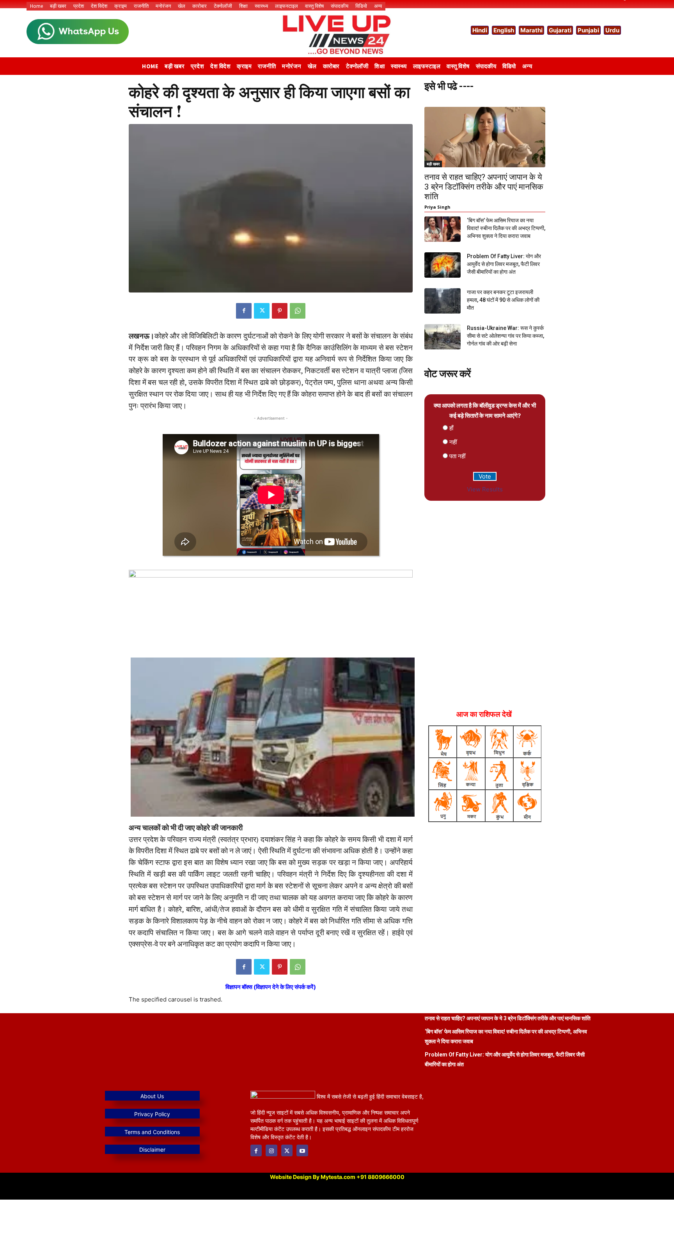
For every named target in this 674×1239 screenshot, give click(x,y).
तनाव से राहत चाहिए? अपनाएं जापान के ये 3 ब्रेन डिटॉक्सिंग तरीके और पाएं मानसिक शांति (483, 186)
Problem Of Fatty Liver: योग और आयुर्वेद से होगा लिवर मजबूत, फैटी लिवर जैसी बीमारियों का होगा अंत (504, 264)
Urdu (612, 30)
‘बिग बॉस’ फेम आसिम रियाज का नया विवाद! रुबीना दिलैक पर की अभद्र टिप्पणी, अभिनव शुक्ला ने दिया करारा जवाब (506, 228)
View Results (485, 489)
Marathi (531, 30)
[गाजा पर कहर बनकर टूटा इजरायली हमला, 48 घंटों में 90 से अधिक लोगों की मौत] (442, 301)
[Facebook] (244, 311)
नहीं (453, 442)
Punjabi (588, 30)
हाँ (451, 428)
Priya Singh (437, 207)
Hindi (479, 30)
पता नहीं (457, 456)
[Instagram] (271, 1150)
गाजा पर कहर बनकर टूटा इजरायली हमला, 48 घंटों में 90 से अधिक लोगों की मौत (503, 300)
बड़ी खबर (433, 164)
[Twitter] (262, 311)
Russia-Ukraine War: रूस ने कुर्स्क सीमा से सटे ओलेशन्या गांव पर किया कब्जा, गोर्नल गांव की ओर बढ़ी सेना (505, 336)
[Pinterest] (279, 311)
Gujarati (560, 30)
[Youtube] (302, 1150)
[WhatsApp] (297, 311)
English (503, 30)
